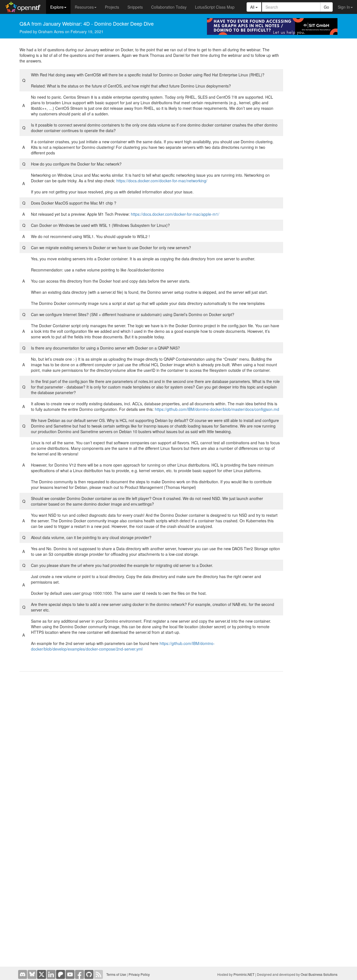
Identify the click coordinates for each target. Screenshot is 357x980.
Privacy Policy (139, 974)
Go (326, 7)
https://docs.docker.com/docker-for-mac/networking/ (161, 180)
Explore (57, 7)
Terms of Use (116, 974)
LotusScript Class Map (215, 7)
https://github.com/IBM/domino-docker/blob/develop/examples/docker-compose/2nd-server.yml (123, 646)
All (252, 7)
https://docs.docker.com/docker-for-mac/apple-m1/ (175, 214)
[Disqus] (151, 747)
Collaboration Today (169, 7)
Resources (84, 7)
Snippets (135, 7)
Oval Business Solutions (319, 974)
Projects (112, 7)
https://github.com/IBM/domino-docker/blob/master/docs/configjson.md (217, 409)
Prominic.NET (243, 974)
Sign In (344, 7)
